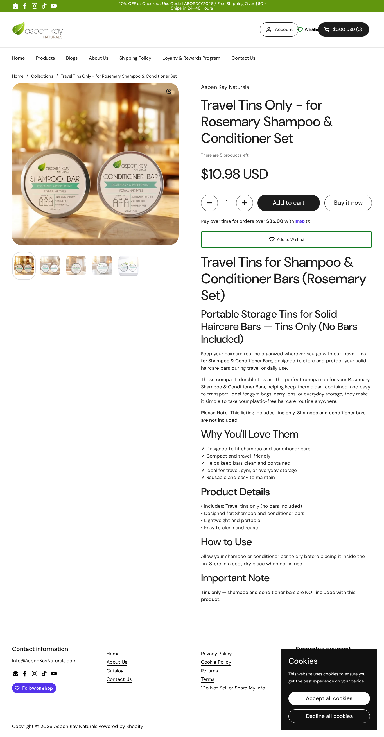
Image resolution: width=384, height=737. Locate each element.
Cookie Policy (216, 662)
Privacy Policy (216, 653)
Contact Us (119, 679)
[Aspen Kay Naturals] (38, 30)
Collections (42, 76)
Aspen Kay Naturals (76, 726)
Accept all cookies (329, 698)
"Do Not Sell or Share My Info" (233, 688)
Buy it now (348, 203)
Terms (207, 679)
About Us (117, 662)
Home (17, 76)
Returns (209, 671)
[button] (343, 29)
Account (284, 29)
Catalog (115, 671)
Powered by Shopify (120, 726)
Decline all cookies (329, 716)
